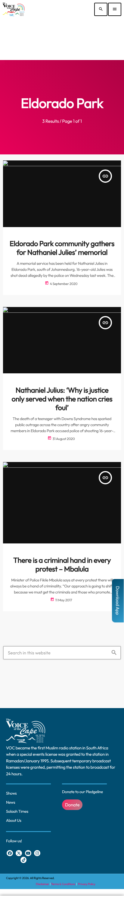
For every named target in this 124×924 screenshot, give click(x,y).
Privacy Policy (86, 884)
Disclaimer (42, 884)
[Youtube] (28, 853)
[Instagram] (37, 853)
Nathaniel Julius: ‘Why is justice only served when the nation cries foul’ (62, 399)
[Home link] (14, 9)
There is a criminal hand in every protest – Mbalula (62, 565)
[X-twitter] (19, 853)
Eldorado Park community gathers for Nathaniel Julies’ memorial (62, 248)
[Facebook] (10, 853)
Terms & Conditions (63, 884)
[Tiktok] (23, 860)
